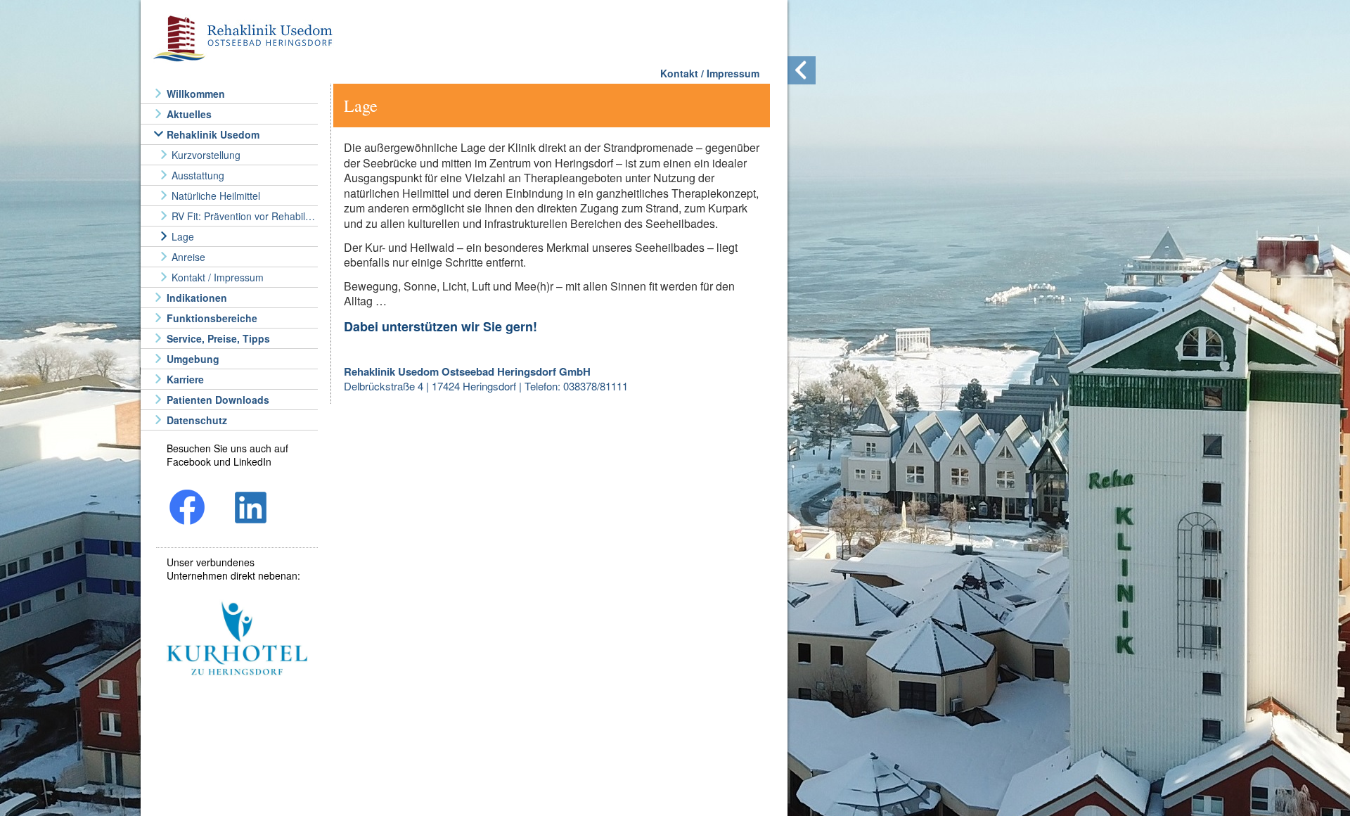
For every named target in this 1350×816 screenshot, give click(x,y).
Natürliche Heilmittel (216, 196)
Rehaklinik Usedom (213, 134)
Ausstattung (198, 175)
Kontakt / (682, 73)
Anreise (188, 257)
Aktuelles (189, 114)
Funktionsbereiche (212, 318)
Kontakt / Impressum (218, 277)
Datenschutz (197, 420)
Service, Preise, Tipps (218, 338)
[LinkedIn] (251, 509)
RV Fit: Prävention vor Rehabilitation (244, 216)
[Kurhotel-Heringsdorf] (237, 639)
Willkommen (196, 94)
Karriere (185, 379)
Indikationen (197, 298)
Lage (183, 236)
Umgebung (193, 359)
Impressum (733, 73)
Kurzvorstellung (206, 155)
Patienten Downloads (218, 400)
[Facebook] (187, 509)
